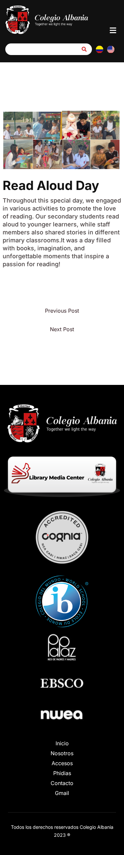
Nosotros (62, 753)
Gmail (62, 793)
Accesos (62, 763)
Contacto (62, 783)
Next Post (62, 329)
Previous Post (62, 310)
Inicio (62, 743)
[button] (113, 30)
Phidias (62, 773)
